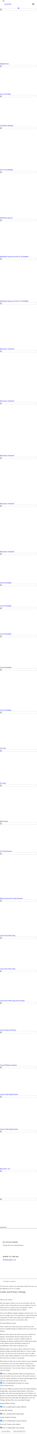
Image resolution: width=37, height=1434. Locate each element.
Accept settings (6, 1431)
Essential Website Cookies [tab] (8, 1323)
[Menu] (33, 4)
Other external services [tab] (7, 1385)
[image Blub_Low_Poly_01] (18, 1212)
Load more (3, 1227)
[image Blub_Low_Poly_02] (18, 1184)
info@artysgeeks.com (9, 1260)
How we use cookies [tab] (6, 1299)
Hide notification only (19, 1431)
